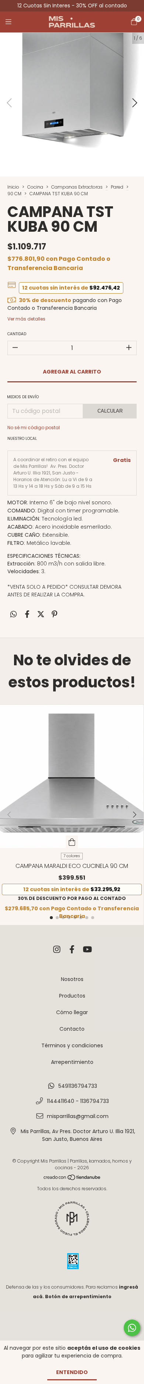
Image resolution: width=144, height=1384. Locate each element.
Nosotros (72, 979)
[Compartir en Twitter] (41, 614)
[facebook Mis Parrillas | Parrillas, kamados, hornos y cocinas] (72, 949)
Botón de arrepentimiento (78, 1296)
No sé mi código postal (33, 427)
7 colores (72, 856)
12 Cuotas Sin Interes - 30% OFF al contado (72, 5)
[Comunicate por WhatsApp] (132, 1328)
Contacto (72, 1029)
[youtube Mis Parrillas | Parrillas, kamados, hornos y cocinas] (87, 949)
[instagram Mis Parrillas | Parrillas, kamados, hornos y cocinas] (57, 949)
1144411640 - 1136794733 (78, 1101)
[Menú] (13, 21)
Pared (117, 187)
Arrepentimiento (72, 1062)
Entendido (72, 1372)
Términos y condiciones (72, 1045)
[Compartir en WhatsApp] (13, 614)
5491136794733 (77, 1086)
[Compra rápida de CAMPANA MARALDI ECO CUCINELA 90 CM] (72, 841)
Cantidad (16, 334)
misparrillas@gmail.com (78, 1116)
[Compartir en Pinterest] (54, 614)
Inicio (13, 187)
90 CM (14, 193)
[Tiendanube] (72, 1179)
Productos (72, 995)
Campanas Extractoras (77, 187)
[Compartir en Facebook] (27, 614)
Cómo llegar (72, 1012)
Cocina (35, 187)
